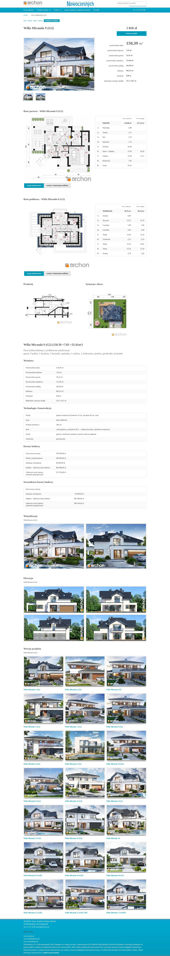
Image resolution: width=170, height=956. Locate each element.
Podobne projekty (51, 21)
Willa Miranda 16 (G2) (73, 838)
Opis (34, 21)
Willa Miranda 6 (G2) (73, 690)
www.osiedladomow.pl (31, 939)
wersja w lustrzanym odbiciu (57, 185)
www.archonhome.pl (31, 941)
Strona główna (28, 10)
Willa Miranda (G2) (113, 690)
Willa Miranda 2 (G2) (32, 727)
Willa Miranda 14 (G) (114, 801)
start (26, 15)
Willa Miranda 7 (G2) (73, 727)
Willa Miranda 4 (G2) (32, 764)
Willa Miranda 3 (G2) (73, 764)
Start (25, 21)
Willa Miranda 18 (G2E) (74, 875)
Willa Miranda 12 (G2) (73, 801)
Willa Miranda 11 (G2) (32, 801)
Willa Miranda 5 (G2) (32, 690)
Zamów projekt (131, 33)
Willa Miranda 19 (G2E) (33, 875)
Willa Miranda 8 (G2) (114, 727)
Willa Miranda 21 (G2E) (33, 913)
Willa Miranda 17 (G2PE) (116, 913)
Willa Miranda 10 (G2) (115, 764)
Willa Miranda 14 (113, 838)
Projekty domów (43, 10)
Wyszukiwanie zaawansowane (137, 6)
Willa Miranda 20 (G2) (115, 875)
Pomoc (56, 10)
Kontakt (96, 10)
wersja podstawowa (34, 185)
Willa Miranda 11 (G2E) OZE (76, 913)
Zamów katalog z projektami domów (77, 10)
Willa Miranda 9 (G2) (39, 15)
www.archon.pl (29, 936)
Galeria (40, 21)
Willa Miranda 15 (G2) (32, 838)
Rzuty (30, 21)
